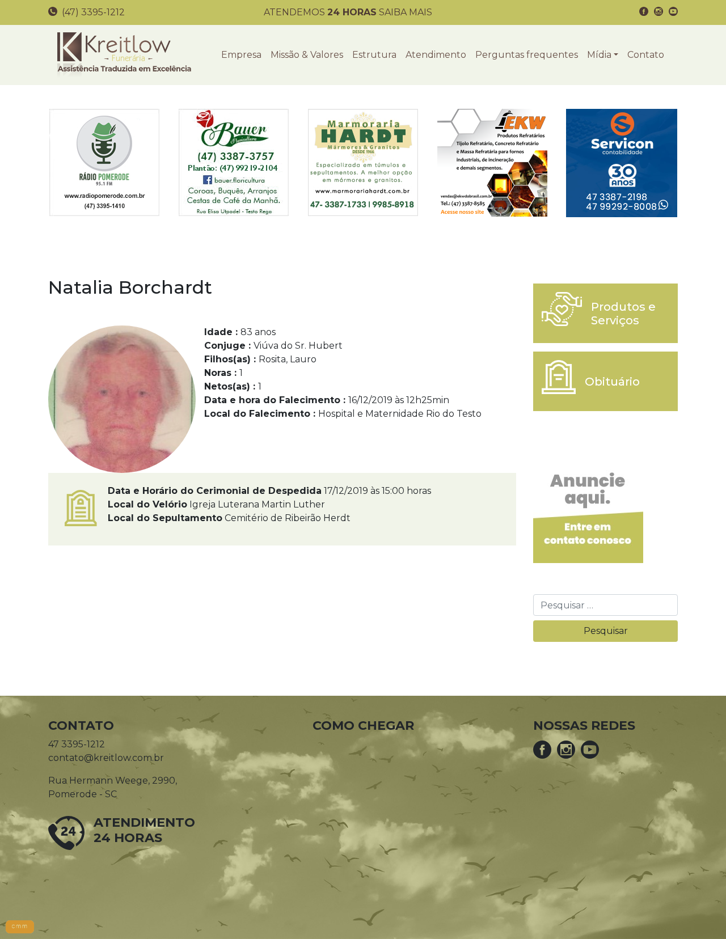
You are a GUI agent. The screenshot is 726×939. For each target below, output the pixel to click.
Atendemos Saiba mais (348, 12)
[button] (603, 55)
